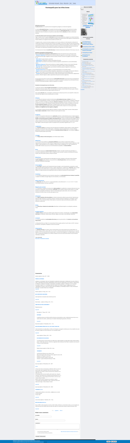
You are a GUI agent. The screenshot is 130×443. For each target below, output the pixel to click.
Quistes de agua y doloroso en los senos (87, 71)
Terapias (74, 4)
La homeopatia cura (85, 86)
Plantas (61, 4)
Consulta (83, 80)
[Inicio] (41, 2)
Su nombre (37, 415)
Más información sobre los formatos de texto (69, 431)
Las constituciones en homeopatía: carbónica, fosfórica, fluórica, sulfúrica (87, 43)
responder (37, 289)
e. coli (36, 366)
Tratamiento (39, 351)
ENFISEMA (83, 62)
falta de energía (84, 64)
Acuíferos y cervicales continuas (86, 74)
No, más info (113, 441)
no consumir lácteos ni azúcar (43, 338)
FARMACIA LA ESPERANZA (39, 278)
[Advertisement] (43, 16)
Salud (70, 4)
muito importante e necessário (41, 294)
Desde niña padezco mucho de (86, 76)
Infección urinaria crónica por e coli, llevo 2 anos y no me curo (47, 326)
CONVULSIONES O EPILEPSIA (86, 84)
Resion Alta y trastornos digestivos (87, 65)
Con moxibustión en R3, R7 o (86, 78)
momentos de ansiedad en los (86, 69)
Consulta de (84, 72)
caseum (83, 63)
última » (61, 410)
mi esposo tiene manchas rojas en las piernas (88, 60)
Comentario (37, 423)
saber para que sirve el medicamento (42, 304)
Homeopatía (57, 4)
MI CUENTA (82, 89)
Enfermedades (51, 4)
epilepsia (83, 83)
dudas (83, 87)
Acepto (108, 441)
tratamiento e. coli (39, 389)
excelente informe (84, 73)
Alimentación (66, 4)
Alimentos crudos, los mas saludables (87, 81)
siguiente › (57, 410)
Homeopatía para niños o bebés (88, 46)
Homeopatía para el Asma (87, 52)
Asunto (36, 419)
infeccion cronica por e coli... (40, 402)
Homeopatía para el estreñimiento (86, 55)
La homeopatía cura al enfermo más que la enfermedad (88, 49)
